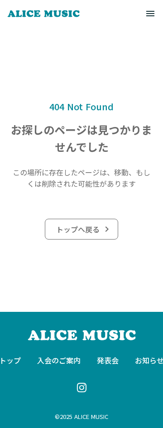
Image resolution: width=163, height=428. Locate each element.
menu (150, 13)
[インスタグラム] (81, 387)
